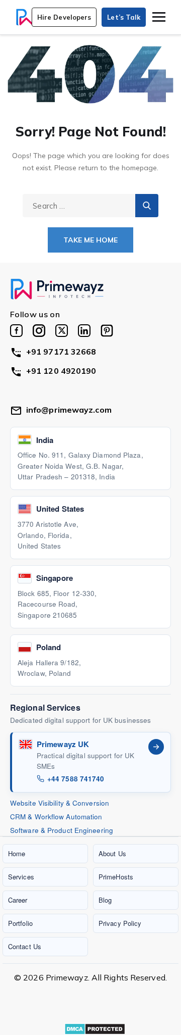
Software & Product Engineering (61, 830)
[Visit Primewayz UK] (156, 747)
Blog (105, 900)
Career (18, 900)
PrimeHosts (116, 876)
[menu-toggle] (158, 17)
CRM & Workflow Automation (56, 816)
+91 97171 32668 (61, 352)
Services (21, 876)
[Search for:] (90, 206)
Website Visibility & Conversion (59, 803)
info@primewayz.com (69, 410)
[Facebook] (16, 330)
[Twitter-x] (61, 330)
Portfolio (20, 923)
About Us (112, 853)
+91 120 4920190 (61, 371)
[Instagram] (39, 330)
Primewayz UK (63, 744)
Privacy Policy (120, 923)
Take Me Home (90, 239)
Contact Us (24, 946)
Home (16, 853)
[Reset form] (146, 205)
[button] (64, 17)
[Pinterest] (107, 330)
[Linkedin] (84, 330)
